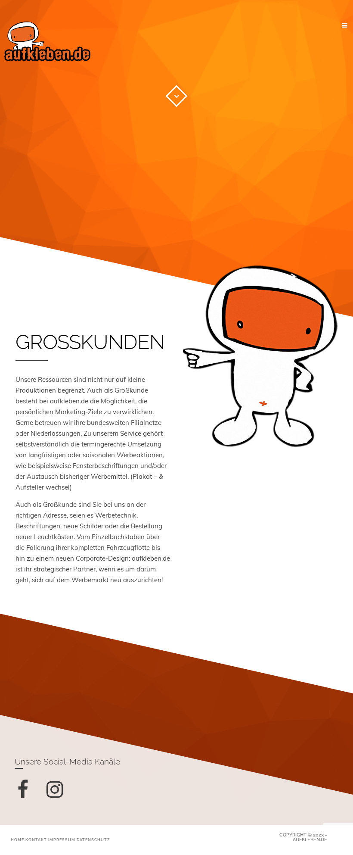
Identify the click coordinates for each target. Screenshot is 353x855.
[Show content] (176, 96)
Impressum (61, 840)
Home (17, 840)
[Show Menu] (330, 25)
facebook (28, 799)
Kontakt (36, 840)
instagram (61, 799)
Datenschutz (93, 840)
